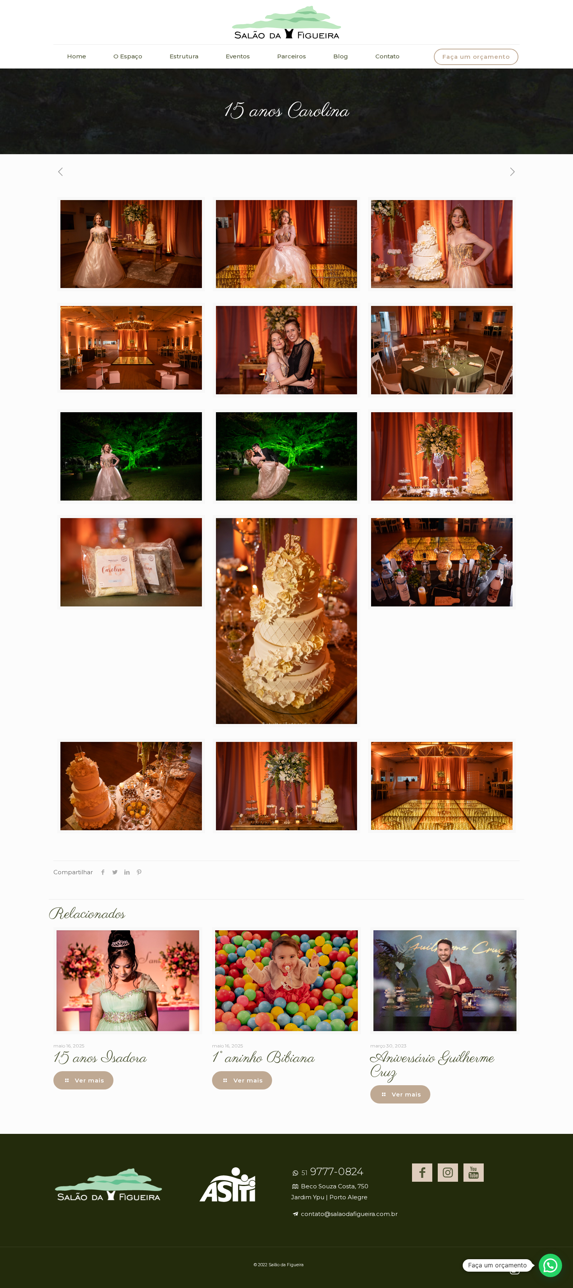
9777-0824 (331, 1171)
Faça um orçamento (476, 56)
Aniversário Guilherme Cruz (432, 1065)
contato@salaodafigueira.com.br (348, 1214)
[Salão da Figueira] (286, 22)
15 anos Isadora (100, 1058)
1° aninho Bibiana (263, 1058)
